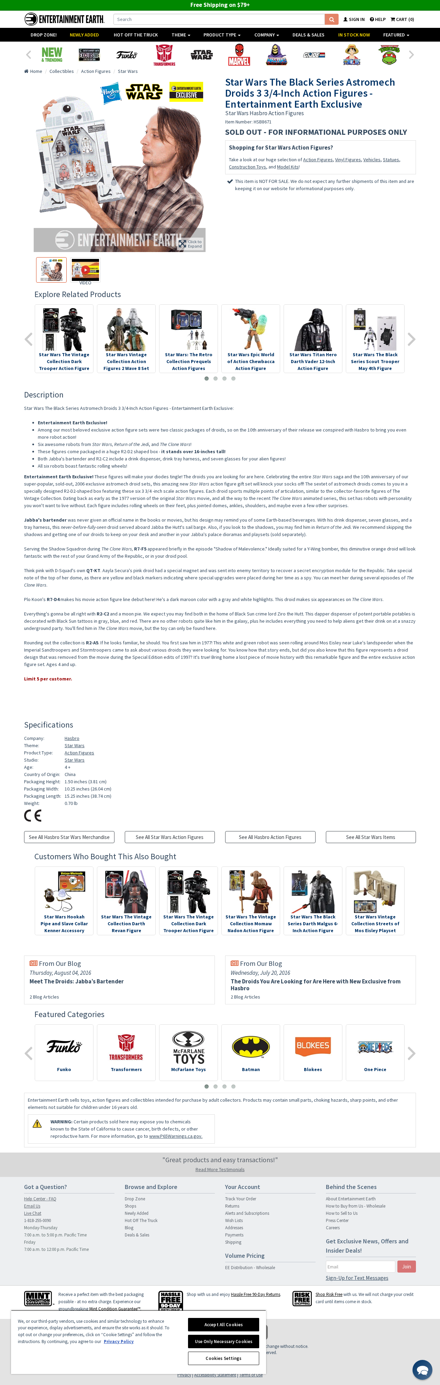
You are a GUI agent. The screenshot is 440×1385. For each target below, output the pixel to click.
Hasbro (72, 738)
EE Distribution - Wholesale (250, 1268)
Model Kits (288, 167)
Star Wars (75, 745)
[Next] (412, 54)
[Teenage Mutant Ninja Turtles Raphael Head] (389, 54)
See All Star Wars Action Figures (170, 837)
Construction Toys (247, 167)
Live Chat (32, 1213)
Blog (129, 1228)
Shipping (233, 1242)
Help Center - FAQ (40, 1199)
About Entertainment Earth (351, 1199)
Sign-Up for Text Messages (357, 1277)
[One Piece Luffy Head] (351, 54)
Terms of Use (251, 1375)
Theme (179, 35)
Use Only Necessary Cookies (223, 1341)
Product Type (220, 35)
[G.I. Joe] (314, 54)
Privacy (184, 1375)
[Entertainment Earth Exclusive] (89, 54)
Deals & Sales (308, 35)
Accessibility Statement (215, 1375)
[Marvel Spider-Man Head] (239, 54)
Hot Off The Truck (136, 35)
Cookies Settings (223, 1358)
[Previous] (28, 54)
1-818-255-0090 (37, 1220)
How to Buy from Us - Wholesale (355, 1206)
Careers (333, 1228)
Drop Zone (135, 1199)
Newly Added (84, 35)
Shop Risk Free (329, 1294)
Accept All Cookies (224, 1325)
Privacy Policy (119, 1341)
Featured (394, 35)
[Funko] (127, 54)
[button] (422, 1370)
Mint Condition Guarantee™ (114, 1309)
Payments (234, 1235)
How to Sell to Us (342, 1213)
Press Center (337, 1220)
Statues (391, 159)
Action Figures (318, 159)
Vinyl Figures (348, 159)
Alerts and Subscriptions (247, 1213)
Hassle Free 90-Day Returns (255, 1294)
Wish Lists (234, 1220)
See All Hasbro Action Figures (270, 837)
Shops (130, 1206)
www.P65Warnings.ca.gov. (175, 1136)
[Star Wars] (202, 54)
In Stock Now (354, 35)
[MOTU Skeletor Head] (277, 54)
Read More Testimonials (220, 1169)
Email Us (32, 1206)
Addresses (234, 1228)
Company (265, 35)
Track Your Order (240, 1199)
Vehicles (372, 159)
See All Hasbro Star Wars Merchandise (69, 837)
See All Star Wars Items (370, 837)
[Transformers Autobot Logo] (164, 54)
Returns (232, 1206)
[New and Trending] (52, 54)
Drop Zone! (44, 35)
